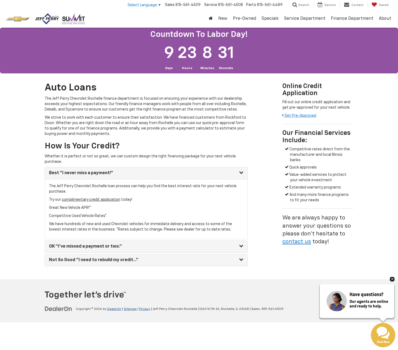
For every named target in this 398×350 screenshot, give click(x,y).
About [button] (385, 19)
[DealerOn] (58, 309)
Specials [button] (270, 19)
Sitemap (130, 309)
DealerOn (114, 309)
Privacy (144, 309)
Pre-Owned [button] (244, 19)
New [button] (222, 19)
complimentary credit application (91, 200)
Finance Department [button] (352, 19)
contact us (296, 242)
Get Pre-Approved (300, 116)
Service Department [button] (304, 19)
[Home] (211, 19)
